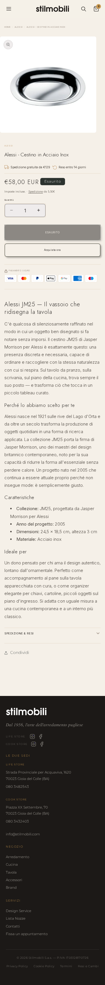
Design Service (18, 911)
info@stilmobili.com (23, 834)
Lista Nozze (15, 918)
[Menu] (9, 9)
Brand (11, 887)
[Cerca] (83, 9)
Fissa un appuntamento (27, 934)
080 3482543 (17, 786)
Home (7, 27)
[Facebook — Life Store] (40, 736)
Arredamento (17, 857)
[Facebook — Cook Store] (41, 744)
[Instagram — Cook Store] (33, 744)
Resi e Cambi (88, 966)
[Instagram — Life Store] (32, 736)
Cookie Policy (44, 966)
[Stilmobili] (52, 711)
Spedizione (35, 191)
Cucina (12, 864)
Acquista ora (52, 250)
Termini (66, 966)
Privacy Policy (17, 966)
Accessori (14, 880)
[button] (52, 633)
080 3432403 (17, 821)
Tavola (11, 872)
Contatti (13, 926)
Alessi (18, 27)
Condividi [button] (19, 652)
